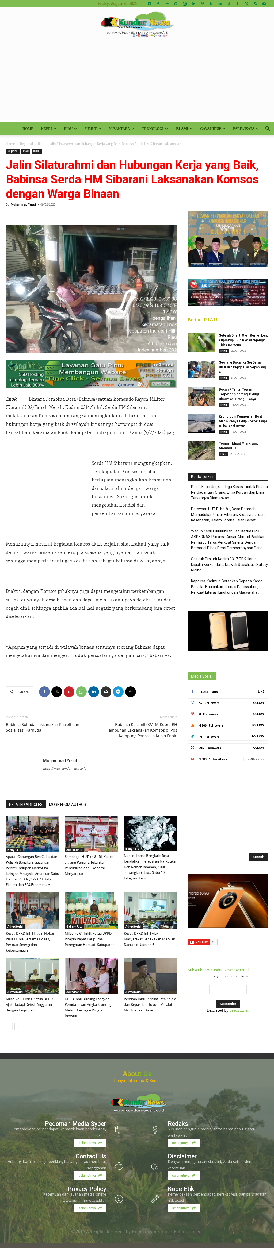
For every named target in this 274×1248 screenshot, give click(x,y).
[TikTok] (229, 3)
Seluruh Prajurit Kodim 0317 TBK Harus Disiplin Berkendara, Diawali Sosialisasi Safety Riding (229, 564)
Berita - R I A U (202, 319)
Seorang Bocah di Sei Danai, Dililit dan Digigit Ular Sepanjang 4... (242, 367)
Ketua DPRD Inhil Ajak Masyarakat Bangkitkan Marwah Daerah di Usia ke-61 (149, 939)
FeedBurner (239, 1011)
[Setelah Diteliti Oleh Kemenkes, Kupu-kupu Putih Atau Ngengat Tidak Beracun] (201, 342)
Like (261, 691)
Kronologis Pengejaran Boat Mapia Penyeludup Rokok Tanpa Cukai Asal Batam (243, 421)
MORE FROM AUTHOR (67, 804)
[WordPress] (255, 3)
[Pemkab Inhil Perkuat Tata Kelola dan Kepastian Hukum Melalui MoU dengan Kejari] (150, 976)
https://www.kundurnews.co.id (64, 768)
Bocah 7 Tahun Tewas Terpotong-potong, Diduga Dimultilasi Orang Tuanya (239, 394)
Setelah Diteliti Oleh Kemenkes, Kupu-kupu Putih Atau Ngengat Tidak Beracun (243, 340)
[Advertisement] (137, 82)
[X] (246, 3)
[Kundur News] (137, 25)
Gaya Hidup (210, 129)
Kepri (46, 129)
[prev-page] (9, 1026)
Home (27, 129)
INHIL (36, 151)
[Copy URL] (130, 691)
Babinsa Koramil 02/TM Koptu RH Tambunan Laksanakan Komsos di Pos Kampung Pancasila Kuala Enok (142, 730)
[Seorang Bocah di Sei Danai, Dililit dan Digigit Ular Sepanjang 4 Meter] (201, 369)
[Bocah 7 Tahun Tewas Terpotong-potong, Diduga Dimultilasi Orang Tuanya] (201, 396)
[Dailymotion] (149, 3)
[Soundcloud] (220, 3)
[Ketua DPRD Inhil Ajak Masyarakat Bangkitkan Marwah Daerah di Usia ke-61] (150, 910)
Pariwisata (243, 129)
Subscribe (256, 759)
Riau (68, 129)
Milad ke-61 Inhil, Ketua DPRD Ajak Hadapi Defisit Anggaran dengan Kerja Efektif (29, 1004)
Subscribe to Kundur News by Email (218, 969)
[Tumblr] (238, 3)
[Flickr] (167, 3)
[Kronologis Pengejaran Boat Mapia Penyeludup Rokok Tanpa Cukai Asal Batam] (201, 423)
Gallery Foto (74, 926)
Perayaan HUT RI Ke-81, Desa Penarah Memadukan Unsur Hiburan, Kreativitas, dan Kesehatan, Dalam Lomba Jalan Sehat (228, 514)
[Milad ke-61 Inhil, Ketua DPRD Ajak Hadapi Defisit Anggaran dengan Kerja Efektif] (32, 976)
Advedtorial (74, 850)
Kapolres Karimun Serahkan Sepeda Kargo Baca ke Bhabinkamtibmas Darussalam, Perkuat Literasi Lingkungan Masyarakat (226, 586)
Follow (258, 703)
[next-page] (17, 1026)
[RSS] (211, 3)
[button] (267, 129)
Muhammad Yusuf (23, 204)
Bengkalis (14, 850)
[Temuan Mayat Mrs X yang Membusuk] (201, 450)
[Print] (106, 691)
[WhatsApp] (81, 691)
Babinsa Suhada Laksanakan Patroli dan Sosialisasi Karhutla (42, 727)
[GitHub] (176, 3)
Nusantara (119, 129)
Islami (182, 129)
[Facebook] (158, 3)
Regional (26, 143)
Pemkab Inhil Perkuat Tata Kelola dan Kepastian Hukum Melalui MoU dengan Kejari (150, 1004)
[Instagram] (185, 3)
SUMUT (91, 129)
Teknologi (152, 129)
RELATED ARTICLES (26, 804)
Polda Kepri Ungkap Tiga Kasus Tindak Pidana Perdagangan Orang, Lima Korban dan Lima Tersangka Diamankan (229, 492)
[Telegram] (118, 691)
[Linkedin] (193, 3)
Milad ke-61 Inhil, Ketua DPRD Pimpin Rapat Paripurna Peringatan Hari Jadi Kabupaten (90, 939)
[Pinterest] (202, 3)
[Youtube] (264, 3)
